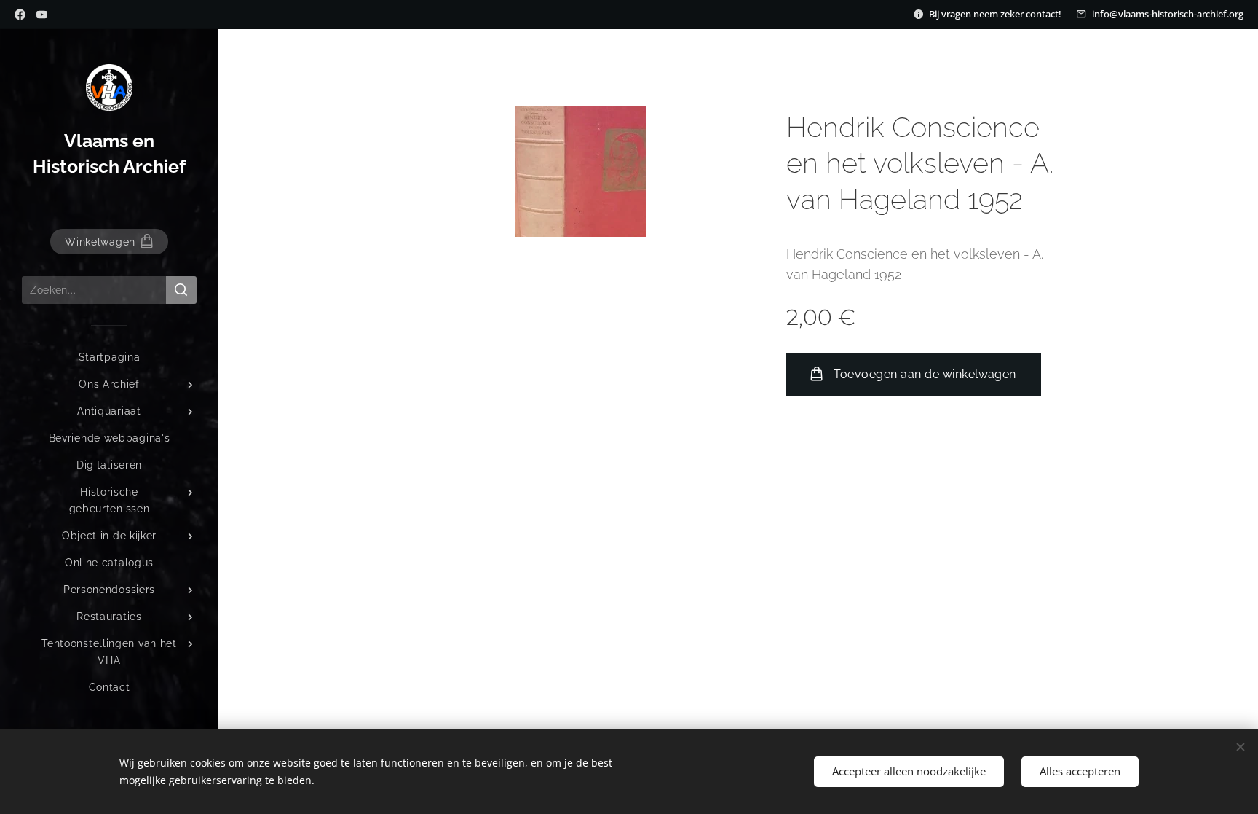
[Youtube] (42, 14)
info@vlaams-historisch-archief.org (1167, 13)
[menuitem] (109, 357)
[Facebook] (20, 14)
